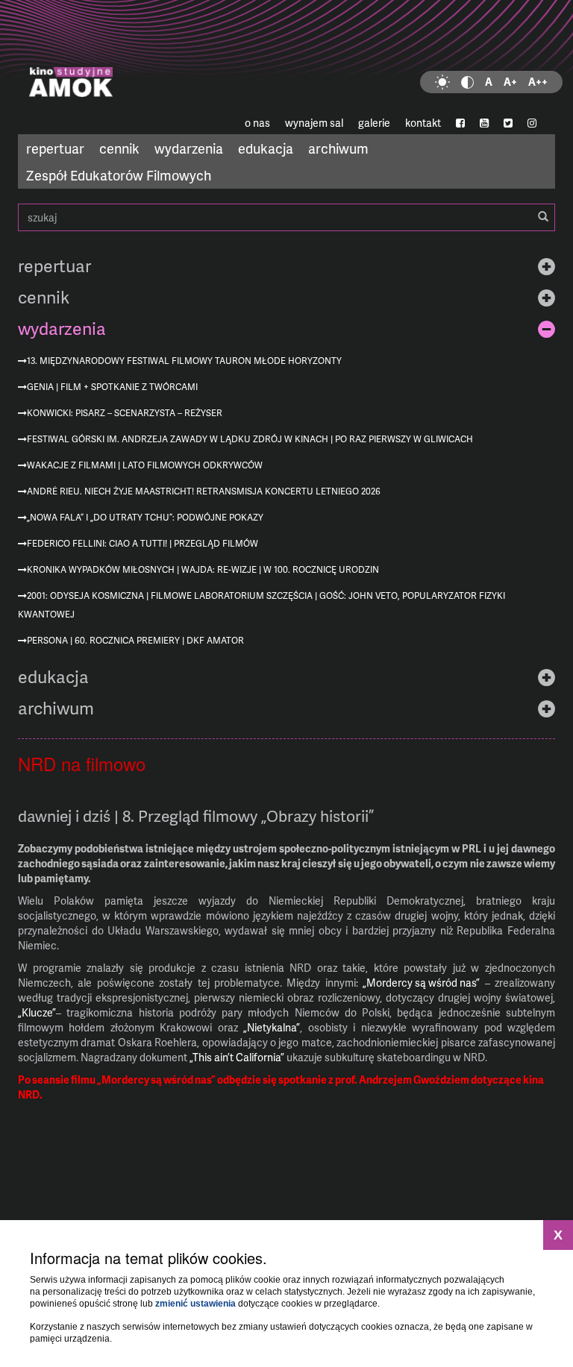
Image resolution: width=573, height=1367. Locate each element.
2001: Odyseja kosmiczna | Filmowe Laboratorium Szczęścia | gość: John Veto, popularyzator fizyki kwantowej (261, 604)
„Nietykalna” (271, 1027)
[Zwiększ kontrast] (467, 82)
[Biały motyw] (442, 82)
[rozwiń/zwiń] (546, 265)
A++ (538, 82)
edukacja (265, 148)
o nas (257, 123)
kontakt (423, 123)
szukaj (286, 217)
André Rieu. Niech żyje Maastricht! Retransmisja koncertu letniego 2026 (204, 491)
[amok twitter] (508, 123)
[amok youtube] (484, 123)
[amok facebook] (460, 123)
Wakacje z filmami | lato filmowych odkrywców (145, 465)
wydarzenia (188, 148)
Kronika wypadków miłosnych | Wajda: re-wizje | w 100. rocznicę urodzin (203, 569)
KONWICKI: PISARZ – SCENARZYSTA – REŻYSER (124, 412)
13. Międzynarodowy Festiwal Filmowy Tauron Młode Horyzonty (184, 360)
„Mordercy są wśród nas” (421, 982)
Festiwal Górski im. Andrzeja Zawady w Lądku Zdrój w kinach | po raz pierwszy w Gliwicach (250, 439)
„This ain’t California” (237, 1057)
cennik (119, 148)
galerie (374, 123)
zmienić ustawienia (195, 1303)
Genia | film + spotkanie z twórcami (112, 386)
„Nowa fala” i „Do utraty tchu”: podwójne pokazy (145, 517)
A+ (510, 82)
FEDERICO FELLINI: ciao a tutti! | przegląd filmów (142, 543)
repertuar (55, 148)
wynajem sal (314, 123)
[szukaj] (543, 217)
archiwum (338, 148)
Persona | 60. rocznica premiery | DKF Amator (135, 640)
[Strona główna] (286, 56)
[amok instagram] (532, 123)
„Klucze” (37, 1012)
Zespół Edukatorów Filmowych (118, 175)
